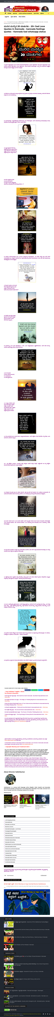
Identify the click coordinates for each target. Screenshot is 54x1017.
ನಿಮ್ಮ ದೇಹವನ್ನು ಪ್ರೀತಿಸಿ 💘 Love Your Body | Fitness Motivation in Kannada (30, 956)
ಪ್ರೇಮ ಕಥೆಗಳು (14, 16)
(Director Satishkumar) (20, 721)
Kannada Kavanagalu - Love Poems (13, 828)
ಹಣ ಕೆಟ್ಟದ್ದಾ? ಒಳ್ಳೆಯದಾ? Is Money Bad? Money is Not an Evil (27, 979)
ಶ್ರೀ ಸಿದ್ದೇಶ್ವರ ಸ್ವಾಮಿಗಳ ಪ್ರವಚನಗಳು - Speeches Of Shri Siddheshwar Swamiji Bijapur (31, 922)
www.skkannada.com (10, 740)
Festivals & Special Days (10, 839)
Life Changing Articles (10, 820)
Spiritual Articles (9, 835)
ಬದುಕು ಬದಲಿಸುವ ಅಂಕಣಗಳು (25, 13)
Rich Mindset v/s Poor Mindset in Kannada (24, 944)
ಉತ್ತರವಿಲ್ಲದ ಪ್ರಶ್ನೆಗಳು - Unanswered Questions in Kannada (25, 806)
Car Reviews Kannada (10, 862)
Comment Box (8, 853)
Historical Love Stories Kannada (12, 848)
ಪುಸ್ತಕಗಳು (7, 16)
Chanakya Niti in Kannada (11, 855)
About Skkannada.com (12, 1)
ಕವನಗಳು (15, 13)
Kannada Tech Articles (10, 859)
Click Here (7, 697)
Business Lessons (9, 826)
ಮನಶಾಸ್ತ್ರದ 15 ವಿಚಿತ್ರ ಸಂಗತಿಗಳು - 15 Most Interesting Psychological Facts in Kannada (41, 807)
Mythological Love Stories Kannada (13, 844)
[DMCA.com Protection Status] (10, 1010)
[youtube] (49, 1014)
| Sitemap (21, 1015)
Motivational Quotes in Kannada (12, 837)
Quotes (36, 13)
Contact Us (32, 1)
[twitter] (45, 1014)
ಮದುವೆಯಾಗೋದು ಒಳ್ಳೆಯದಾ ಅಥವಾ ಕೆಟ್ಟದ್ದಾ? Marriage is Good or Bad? (10, 806)
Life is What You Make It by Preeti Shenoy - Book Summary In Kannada (30, 937)
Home (5, 1)
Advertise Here (38, 1)
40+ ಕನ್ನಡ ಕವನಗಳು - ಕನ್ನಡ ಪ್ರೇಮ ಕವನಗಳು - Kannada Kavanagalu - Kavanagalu (26, 990)
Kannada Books (8, 822)
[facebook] (43, 1014)
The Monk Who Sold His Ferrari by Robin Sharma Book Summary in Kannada (31, 929)
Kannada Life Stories (10, 842)
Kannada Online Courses (10, 857)
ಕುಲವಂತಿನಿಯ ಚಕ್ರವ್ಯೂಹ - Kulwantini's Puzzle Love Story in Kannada (28, 971)
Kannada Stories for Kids (10, 851)
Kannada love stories (10, 824)
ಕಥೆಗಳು (42, 13)
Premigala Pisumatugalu (12, 21)
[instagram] (47, 1014)
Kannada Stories (9, 833)
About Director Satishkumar (23, 1)
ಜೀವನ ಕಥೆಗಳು (22, 16)
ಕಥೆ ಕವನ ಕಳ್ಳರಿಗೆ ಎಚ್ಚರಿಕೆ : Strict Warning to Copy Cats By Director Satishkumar (25, 884)
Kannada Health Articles (10, 846)
